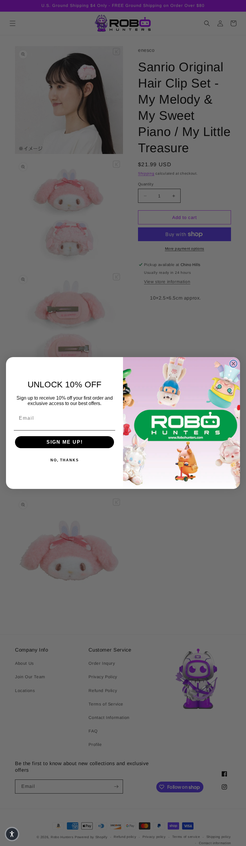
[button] (12, 834)
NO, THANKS (64, 460)
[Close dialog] (233, 363)
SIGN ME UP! (64, 442)
